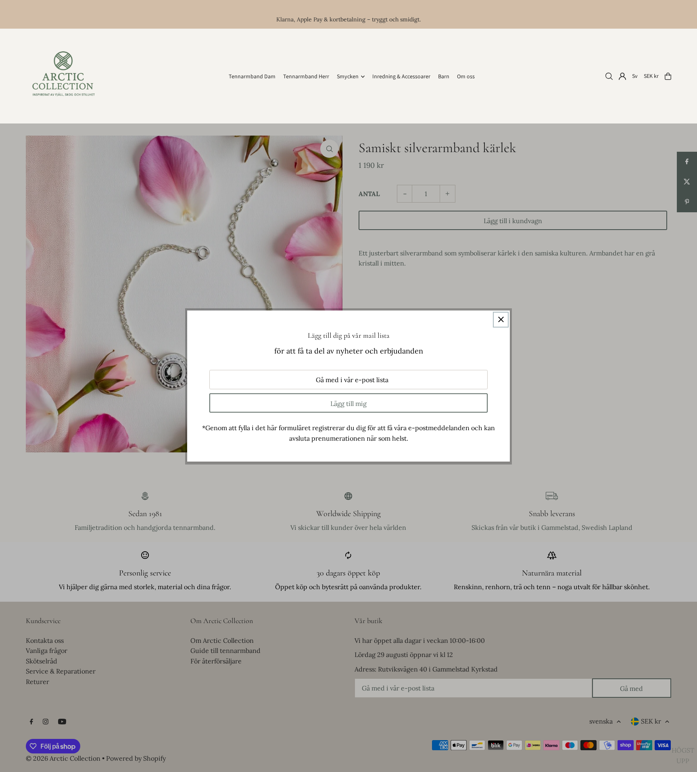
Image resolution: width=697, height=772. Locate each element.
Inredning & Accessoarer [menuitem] (401, 77)
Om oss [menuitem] (466, 77)
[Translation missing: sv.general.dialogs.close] (501, 319)
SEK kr (651, 76)
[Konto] (622, 76)
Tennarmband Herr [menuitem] (306, 77)
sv (635, 76)
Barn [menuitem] (443, 77)
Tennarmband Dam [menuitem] (252, 77)
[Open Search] (609, 76)
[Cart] (668, 76)
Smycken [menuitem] (348, 77)
